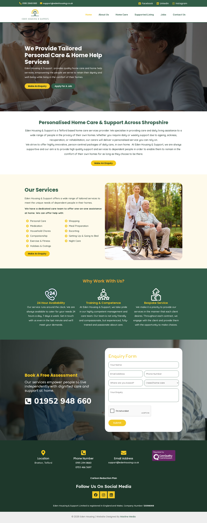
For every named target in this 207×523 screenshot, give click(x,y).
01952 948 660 (62, 401)
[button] (37, 86)
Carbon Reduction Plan (103, 478)
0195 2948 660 (29, 3)
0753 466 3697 (83, 467)
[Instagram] (103, 494)
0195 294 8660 (83, 462)
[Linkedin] (111, 494)
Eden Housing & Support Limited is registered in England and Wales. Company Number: (103, 505)
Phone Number (84, 458)
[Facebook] (95, 494)
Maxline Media (128, 516)
